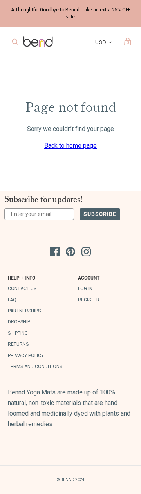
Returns (18, 344)
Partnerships (24, 311)
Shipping (18, 333)
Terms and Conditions (35, 366)
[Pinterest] (70, 253)
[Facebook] (55, 253)
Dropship (19, 322)
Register (88, 300)
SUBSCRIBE (99, 214)
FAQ (12, 300)
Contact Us (22, 288)
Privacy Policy (26, 355)
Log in (85, 288)
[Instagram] (86, 253)
